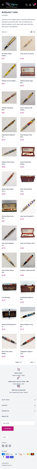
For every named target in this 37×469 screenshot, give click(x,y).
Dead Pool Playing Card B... (9, 325)
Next (32, 362)
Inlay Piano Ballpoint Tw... (8, 244)
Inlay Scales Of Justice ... (27, 54)
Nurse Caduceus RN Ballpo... (26, 109)
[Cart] (34, 5)
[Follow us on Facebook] (3, 446)
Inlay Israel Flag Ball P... (27, 216)
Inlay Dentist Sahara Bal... (8, 271)
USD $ (4, 437)
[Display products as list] (34, 32)
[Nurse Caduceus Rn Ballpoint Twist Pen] (27, 97)
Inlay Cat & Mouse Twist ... (27, 244)
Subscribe (7, 428)
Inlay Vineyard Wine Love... (26, 190)
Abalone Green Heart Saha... (8, 163)
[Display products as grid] (31, 32)
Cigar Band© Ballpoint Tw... (8, 136)
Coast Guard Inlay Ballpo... (25, 163)
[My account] (30, 5)
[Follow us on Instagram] (10, 446)
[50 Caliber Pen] (9, 43)
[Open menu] (3, 5)
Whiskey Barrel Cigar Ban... (26, 81)
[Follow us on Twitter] (6, 446)
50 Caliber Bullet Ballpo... (7, 54)
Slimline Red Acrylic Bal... (8, 217)
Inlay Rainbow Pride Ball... (26, 136)
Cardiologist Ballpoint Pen (26, 298)
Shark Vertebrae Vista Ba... (26, 325)
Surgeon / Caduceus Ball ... (27, 271)
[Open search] (27, 5)
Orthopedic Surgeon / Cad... (26, 352)
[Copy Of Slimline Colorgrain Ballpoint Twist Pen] (9, 70)
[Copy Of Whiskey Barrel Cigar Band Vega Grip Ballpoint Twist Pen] (27, 70)
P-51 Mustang (6, 297)
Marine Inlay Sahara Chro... (8, 190)
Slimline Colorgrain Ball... (7, 109)
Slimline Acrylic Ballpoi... (9, 80)
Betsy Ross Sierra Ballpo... (7, 352)
